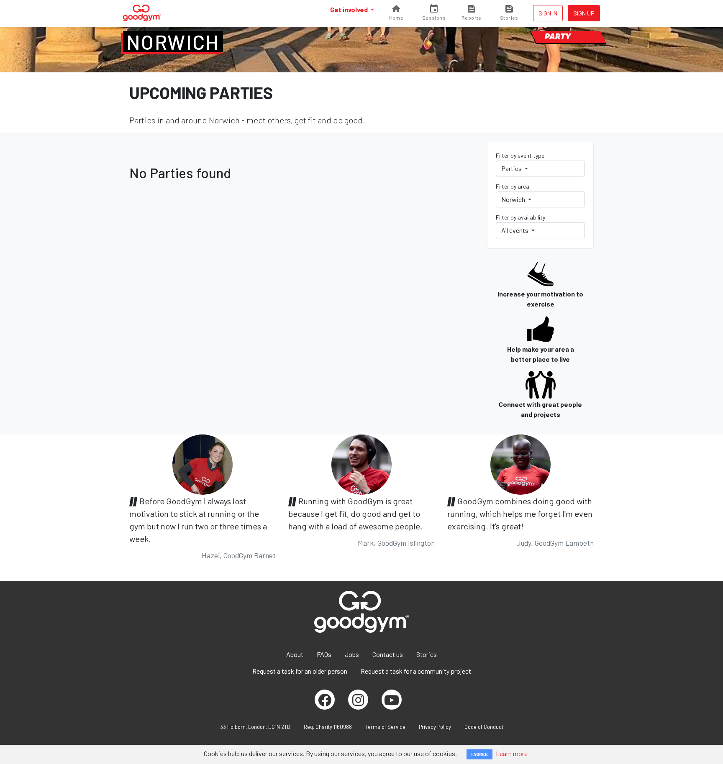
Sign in (547, 13)
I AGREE (479, 754)
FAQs (324, 654)
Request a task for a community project (416, 671)
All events (515, 230)
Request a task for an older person (299, 671)
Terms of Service (385, 726)
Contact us (387, 654)
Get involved (349, 9)
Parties (512, 168)
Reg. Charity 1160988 (328, 726)
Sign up (584, 13)
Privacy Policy (435, 726)
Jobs (352, 654)
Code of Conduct (483, 726)
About (294, 654)
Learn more (512, 753)
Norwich (173, 42)
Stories (426, 654)
